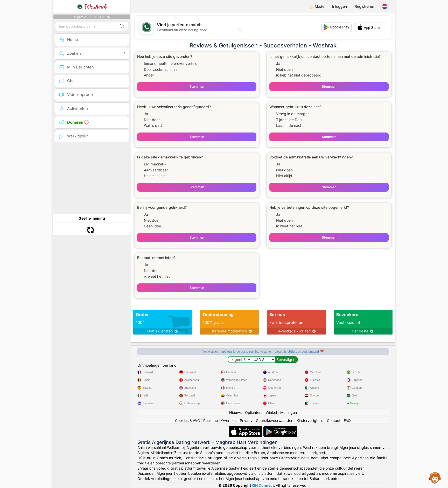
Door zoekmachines (160, 69)
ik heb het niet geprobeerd (298, 75)
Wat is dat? (153, 125)
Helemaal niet (155, 175)
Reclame (210, 420)
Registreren (364, 6)
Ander (149, 75)
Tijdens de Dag (289, 119)
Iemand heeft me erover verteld (171, 63)
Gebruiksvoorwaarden (274, 420)
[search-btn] (122, 26)
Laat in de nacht (290, 125)
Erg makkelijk (155, 164)
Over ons (228, 420)
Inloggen (339, 6)
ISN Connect (263, 485)
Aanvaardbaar (156, 170)
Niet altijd (284, 175)
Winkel (271, 412)
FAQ (347, 420)
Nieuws (235, 412)
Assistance (435, 477)
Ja (278, 63)
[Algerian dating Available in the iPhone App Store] (246, 428)
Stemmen (197, 86)
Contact (333, 420)
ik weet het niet (289, 226)
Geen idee (152, 226)
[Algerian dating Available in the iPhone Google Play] (280, 428)
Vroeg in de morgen (293, 113)
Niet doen (284, 69)
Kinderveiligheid (310, 420)
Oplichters (253, 412)
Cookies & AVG (187, 420)
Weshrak (94, 6)
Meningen (288, 412)
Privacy (246, 420)
